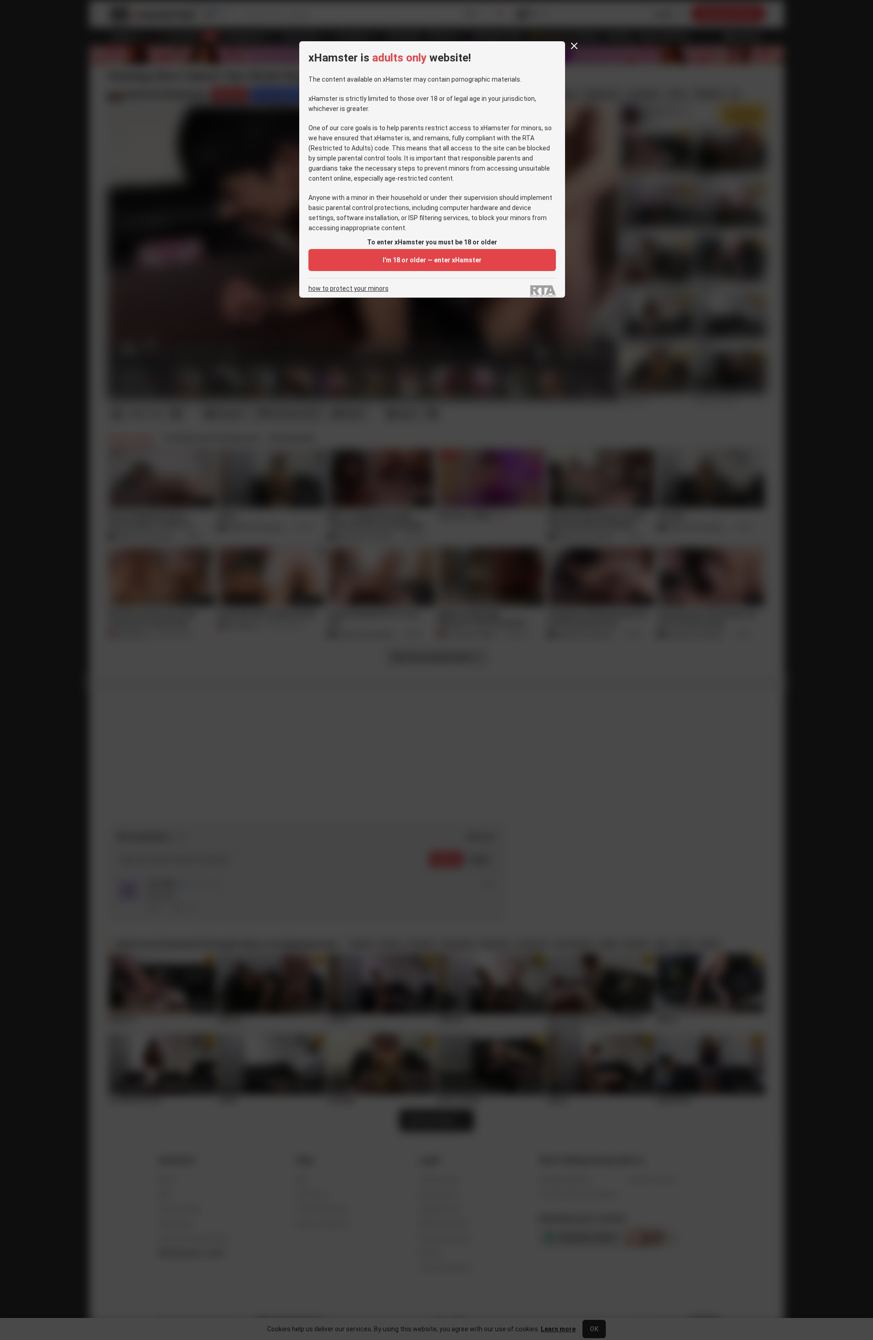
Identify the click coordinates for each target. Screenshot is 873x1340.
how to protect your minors (348, 288)
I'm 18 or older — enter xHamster (432, 260)
